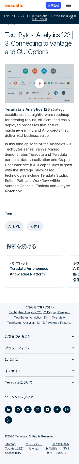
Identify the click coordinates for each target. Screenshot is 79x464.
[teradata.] (14, 5)
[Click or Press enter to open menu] (68, 5)
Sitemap (10, 444)
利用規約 (51, 448)
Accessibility (13, 453)
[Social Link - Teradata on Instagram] (66, 409)
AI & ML (14, 226)
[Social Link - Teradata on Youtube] (47, 409)
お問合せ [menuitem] (53, 5)
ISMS (66, 448)
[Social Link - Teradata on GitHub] (18, 409)
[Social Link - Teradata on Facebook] (57, 409)
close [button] (71, 17)
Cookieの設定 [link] (14, 448)
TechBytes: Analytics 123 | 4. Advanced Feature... (39, 322)
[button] (39, 83)
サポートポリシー (58, 453)
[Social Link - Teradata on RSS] (8, 420)
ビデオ (35, 226)
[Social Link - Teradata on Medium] (28, 409)
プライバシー (34, 444)
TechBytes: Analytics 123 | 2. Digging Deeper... (39, 312)
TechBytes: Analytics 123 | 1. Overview (39, 317)
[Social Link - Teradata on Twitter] (37, 409)
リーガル (34, 448)
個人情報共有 (60, 444)
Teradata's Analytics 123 (27, 109)
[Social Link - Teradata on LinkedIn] (8, 409)
